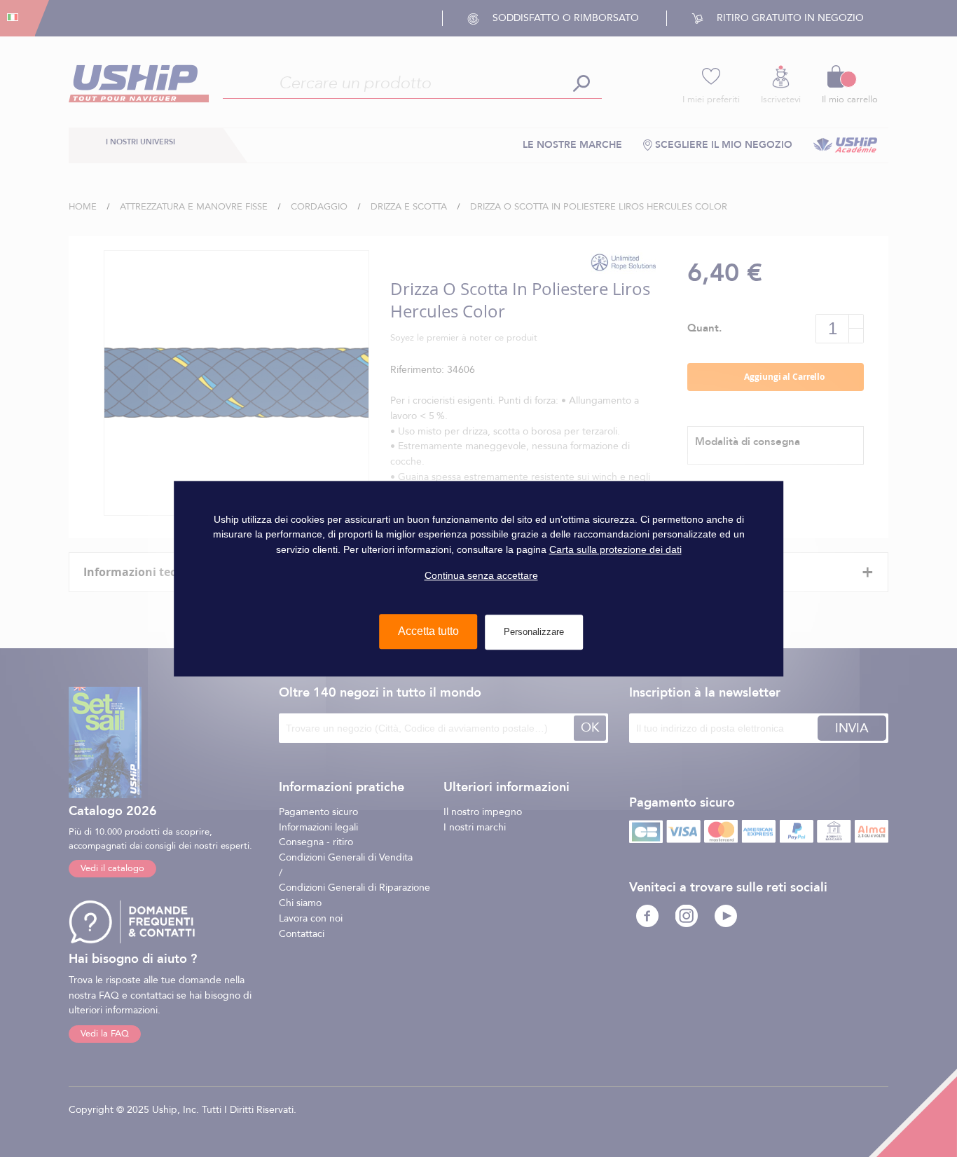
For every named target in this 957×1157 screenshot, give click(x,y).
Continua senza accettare (481, 575)
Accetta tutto (428, 631)
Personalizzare (534, 632)
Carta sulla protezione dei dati (615, 549)
